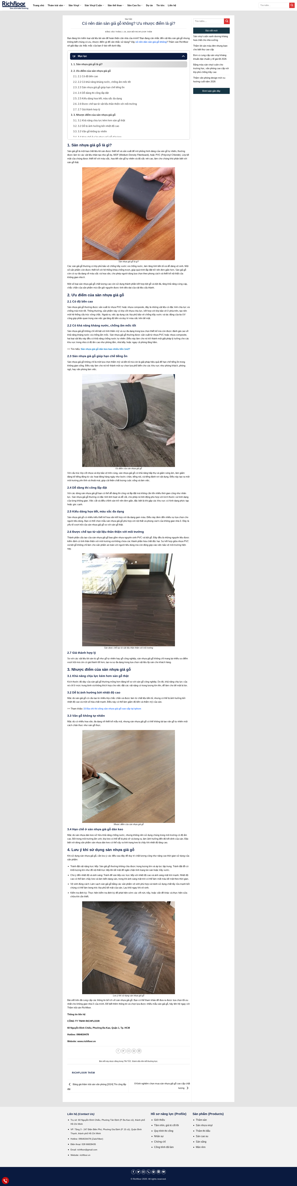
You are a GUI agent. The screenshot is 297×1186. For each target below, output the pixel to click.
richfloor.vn (85, 1155)
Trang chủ (38, 5)
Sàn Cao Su (133, 5)
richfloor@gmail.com (87, 1149)
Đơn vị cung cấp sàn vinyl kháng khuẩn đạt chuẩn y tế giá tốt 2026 (209, 57)
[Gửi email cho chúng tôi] (143, 1172)
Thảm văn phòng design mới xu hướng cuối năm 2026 (209, 79)
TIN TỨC (128, 19)
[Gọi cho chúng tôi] (148, 1172)
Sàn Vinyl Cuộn (93, 5)
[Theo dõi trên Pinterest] (153, 1172)
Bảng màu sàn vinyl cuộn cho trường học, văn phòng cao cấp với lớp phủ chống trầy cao (211, 68)
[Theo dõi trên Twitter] (138, 1172)
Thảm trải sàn (55, 5)
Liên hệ (172, 5)
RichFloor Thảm (143, 32)
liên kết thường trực (149, 1061)
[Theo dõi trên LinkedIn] (158, 1172)
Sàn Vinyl (74, 5)
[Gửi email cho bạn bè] (128, 1051)
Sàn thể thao (115, 5)
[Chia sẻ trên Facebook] (118, 1051)
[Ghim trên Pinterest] (133, 1051)
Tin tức (160, 5)
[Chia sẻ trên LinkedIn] (139, 1051)
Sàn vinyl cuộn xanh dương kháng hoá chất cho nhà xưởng (210, 38)
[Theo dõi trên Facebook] (133, 1172)
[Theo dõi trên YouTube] (163, 1172)
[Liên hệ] (5, 1180)
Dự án (149, 5)
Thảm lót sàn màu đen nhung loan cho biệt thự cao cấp (210, 47)
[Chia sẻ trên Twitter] (123, 1051)
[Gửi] (292, 5)
